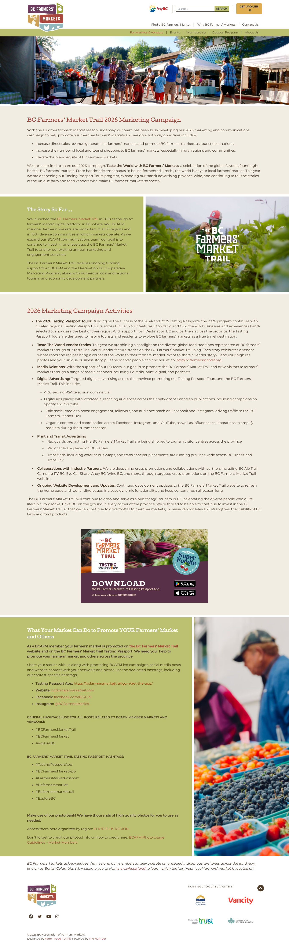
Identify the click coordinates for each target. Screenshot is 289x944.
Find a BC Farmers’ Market (170, 24)
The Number (97, 938)
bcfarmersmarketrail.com (72, 690)
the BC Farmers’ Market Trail (153, 646)
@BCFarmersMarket (72, 704)
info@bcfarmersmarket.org (199, 360)
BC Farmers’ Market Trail (77, 219)
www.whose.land (131, 869)
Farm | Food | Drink (58, 938)
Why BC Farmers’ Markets (216, 24)
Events (175, 32)
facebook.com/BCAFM (73, 697)
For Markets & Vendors (146, 32)
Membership (196, 32)
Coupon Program (225, 32)
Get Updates (249, 8)
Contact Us (250, 24)
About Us (252, 32)
